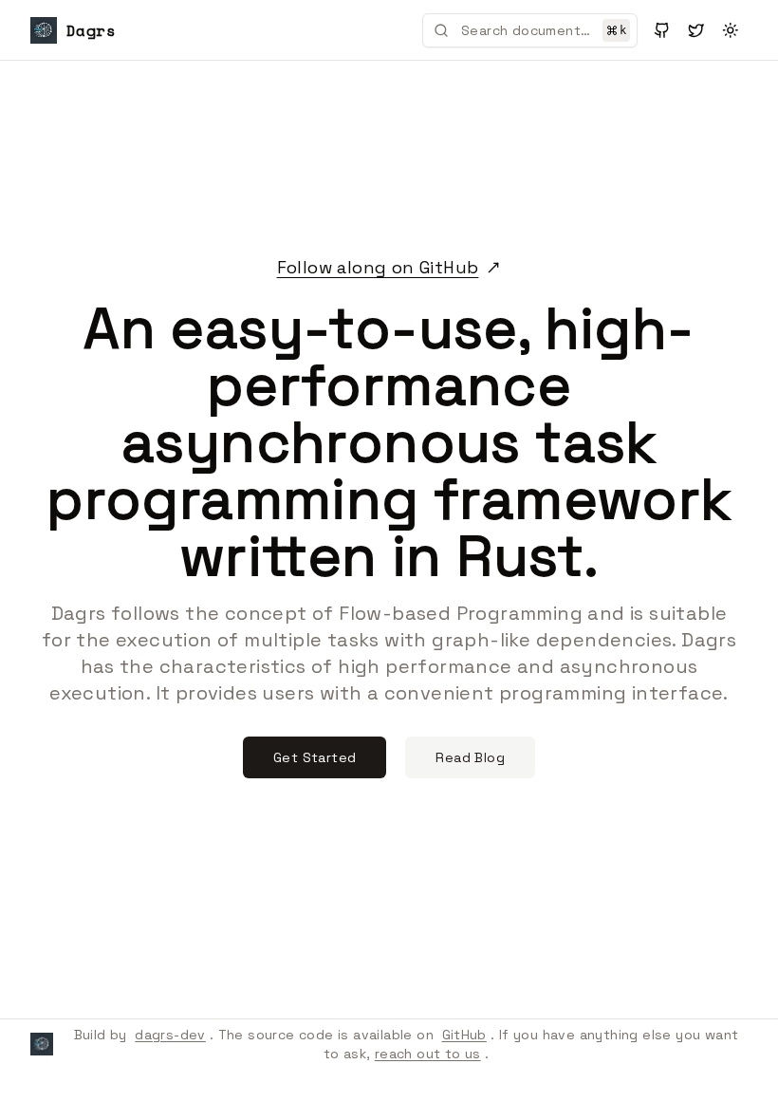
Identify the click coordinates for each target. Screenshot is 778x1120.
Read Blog (470, 757)
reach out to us (428, 1053)
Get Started (314, 757)
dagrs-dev (170, 1034)
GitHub (464, 1034)
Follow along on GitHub (378, 267)
